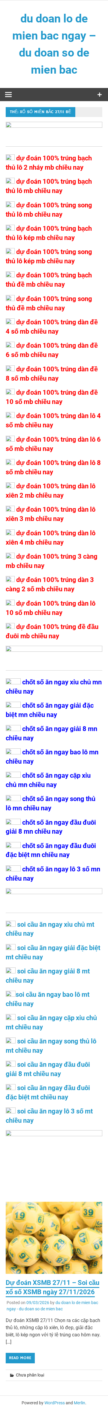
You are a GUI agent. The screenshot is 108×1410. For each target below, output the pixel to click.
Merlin (79, 1402)
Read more (20, 1358)
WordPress (54, 1402)
